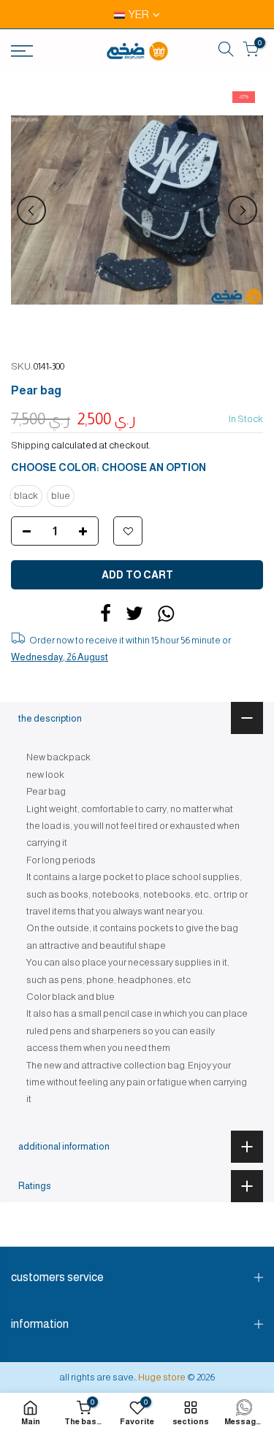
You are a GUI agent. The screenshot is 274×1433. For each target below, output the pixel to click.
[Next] (242, 210)
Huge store (162, 1377)
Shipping (30, 445)
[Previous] (31, 210)
